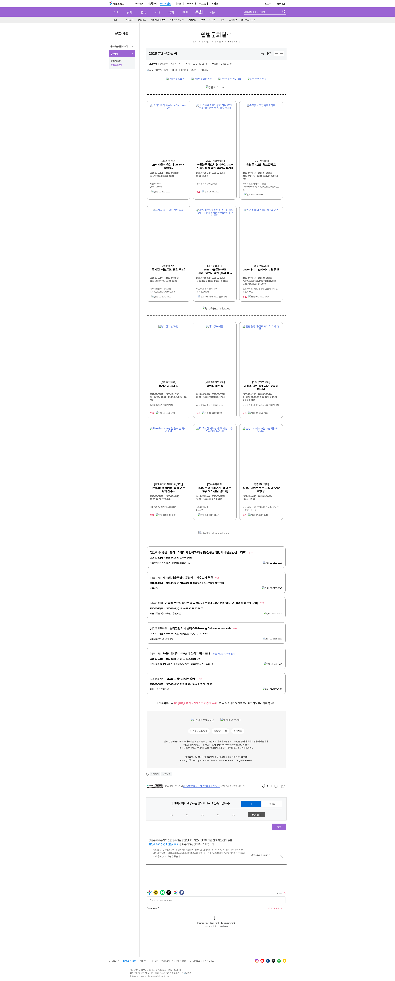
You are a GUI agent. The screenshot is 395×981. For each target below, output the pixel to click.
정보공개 (203, 3)
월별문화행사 (116, 61)
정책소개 (129, 20)
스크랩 (269, 54)
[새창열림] (262, 54)
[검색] (284, 12)
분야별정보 (165, 3)
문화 (199, 12)
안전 (185, 12)
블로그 (279, 961)
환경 (157, 12)
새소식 (116, 20)
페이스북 (268, 961)
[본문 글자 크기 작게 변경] (281, 53)
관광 (203, 20)
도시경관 (233, 20)
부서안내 (191, 3)
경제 (129, 12)
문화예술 (142, 20)
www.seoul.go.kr (227, 744)
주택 (115, 12)
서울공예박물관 (176, 20)
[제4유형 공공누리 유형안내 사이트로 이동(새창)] (155, 786)
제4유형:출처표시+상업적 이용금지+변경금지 (201, 786)
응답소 (214, 3)
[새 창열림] (175, 79)
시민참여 (152, 3)
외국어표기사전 (248, 20)
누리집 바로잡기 (196, 961)
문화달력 (166, 774)
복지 (171, 12)
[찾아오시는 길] (175, 970)
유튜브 (262, 961)
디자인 (212, 20)
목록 (279, 826)
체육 (222, 20)
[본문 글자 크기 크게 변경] (276, 53)
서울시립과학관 (158, 20)
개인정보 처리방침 (198, 731)
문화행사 (114, 53)
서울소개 (179, 3)
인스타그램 (257, 961)
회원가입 (281, 3)
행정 (213, 12)
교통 (143, 12)
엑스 (273, 961)
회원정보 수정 (220, 731)
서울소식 (139, 3)
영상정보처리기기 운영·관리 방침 (174, 961)
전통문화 (192, 20)
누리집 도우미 (114, 961)
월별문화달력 (116, 65)
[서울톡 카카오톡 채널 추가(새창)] (187, 973)
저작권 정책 (153, 961)
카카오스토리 (284, 961)
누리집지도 (209, 961)
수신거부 (238, 731)
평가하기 (256, 814)
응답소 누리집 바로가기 (261, 855)
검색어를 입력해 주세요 (254, 12)
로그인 (268, 3)
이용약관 (142, 961)
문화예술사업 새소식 (119, 46)
